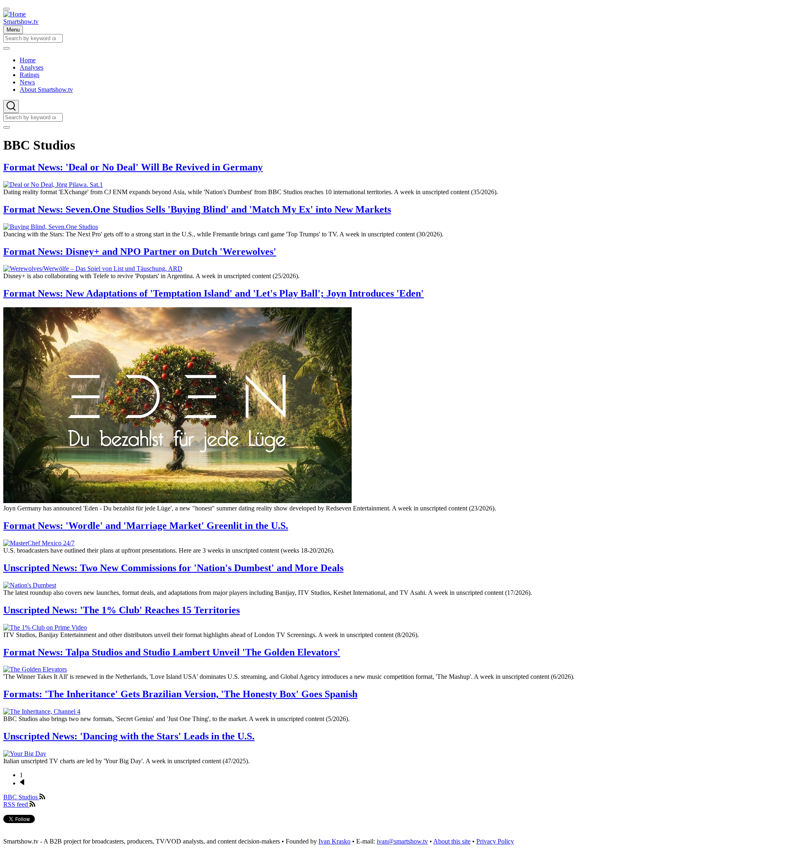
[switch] (6, 9)
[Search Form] (11, 106)
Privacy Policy (495, 841)
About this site (452, 841)
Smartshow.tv (21, 21)
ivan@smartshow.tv (402, 841)
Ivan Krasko (334, 841)
